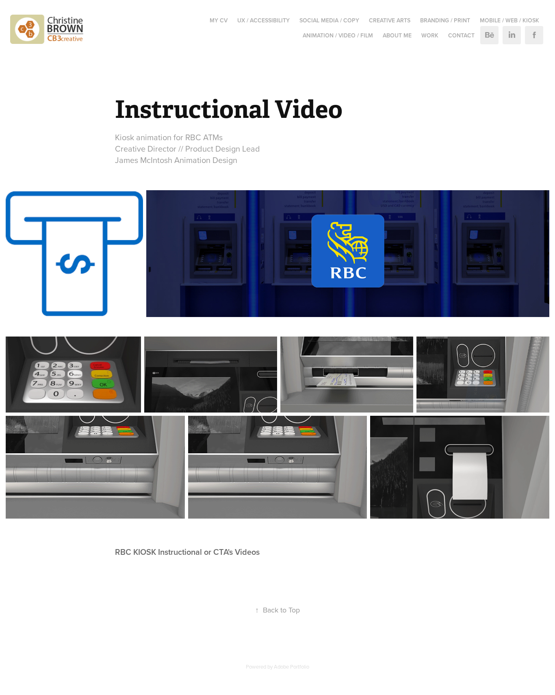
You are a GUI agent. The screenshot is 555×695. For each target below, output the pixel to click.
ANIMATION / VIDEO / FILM (338, 35)
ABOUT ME (397, 35)
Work (429, 35)
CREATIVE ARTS (389, 20)
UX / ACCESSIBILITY (263, 20)
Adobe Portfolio (291, 666)
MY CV (219, 20)
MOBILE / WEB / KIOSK (509, 20)
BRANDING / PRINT (445, 20)
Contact (461, 35)
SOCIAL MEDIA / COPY (329, 20)
